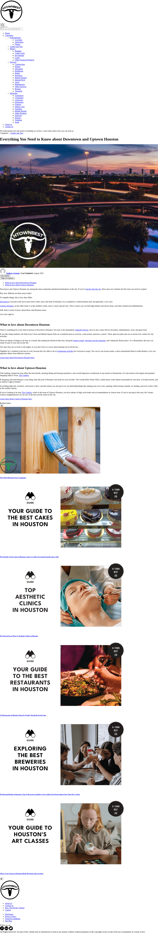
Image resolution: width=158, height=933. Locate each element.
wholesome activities (65, 351)
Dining (17, 67)
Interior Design (21, 78)
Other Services (20, 87)
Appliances (19, 95)
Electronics (19, 102)
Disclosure (9, 914)
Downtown (4, 302)
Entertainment (15, 38)
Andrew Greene (13, 273)
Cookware (19, 100)
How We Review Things (14, 908)
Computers (19, 98)
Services (13, 62)
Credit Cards (20, 53)
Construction (20, 64)
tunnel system (78, 340)
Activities (18, 40)
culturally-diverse (81, 330)
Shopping (13, 93)
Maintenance (20, 84)
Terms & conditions (12, 919)
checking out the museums (95, 340)
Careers (8, 910)
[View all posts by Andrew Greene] (3, 273)
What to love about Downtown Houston (20, 283)
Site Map (8, 921)
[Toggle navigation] (7, 26)
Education (19, 69)
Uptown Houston (7, 306)
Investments (19, 55)
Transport (18, 91)
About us (8, 124)
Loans (17, 58)
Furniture (18, 109)
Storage (18, 118)
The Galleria (24, 375)
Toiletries (18, 120)
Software (18, 116)
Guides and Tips (16, 47)
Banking (18, 51)
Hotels (17, 73)
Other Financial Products (24, 60)
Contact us (9, 127)
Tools (17, 122)
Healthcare (19, 71)
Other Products (21, 113)
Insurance (18, 75)
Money (12, 49)
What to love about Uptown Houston (19, 285)
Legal (17, 82)
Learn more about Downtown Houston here (17, 358)
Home (7, 33)
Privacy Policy (10, 916)
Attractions (19, 42)
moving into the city (93, 289)
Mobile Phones (21, 111)
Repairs (18, 89)
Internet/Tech (20, 80)
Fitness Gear (20, 107)
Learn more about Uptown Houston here (16, 399)
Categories (9, 35)
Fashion (18, 104)
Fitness (17, 44)
